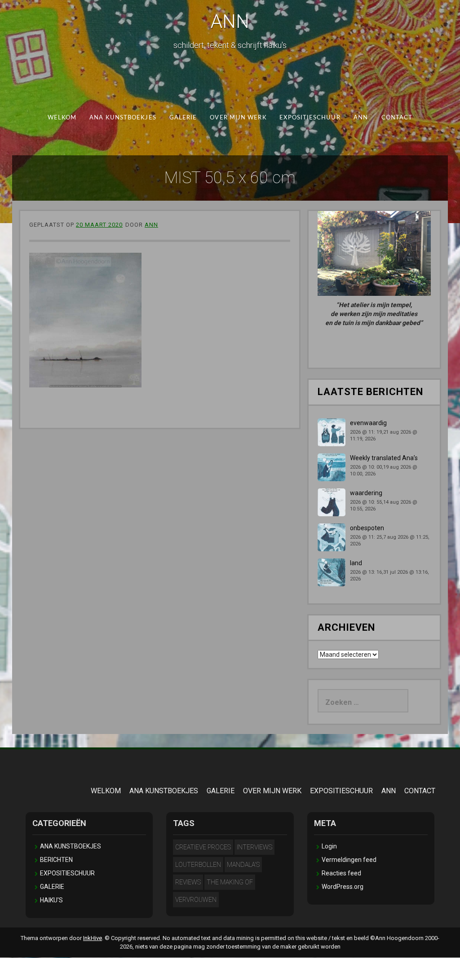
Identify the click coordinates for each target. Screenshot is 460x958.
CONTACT (397, 118)
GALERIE (183, 118)
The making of (230, 882)
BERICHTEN (56, 859)
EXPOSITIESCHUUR (309, 118)
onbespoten (367, 528)
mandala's (243, 864)
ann (151, 224)
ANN (230, 21)
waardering (366, 493)
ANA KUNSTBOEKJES (122, 118)
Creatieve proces (203, 847)
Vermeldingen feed (349, 859)
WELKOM (62, 118)
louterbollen (198, 864)
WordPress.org (342, 886)
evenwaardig (368, 422)
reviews (188, 882)
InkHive (92, 938)
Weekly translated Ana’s (384, 457)
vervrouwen (196, 899)
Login (329, 846)
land (356, 563)
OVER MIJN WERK (238, 118)
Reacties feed (341, 873)
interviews (254, 847)
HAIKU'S (51, 900)
